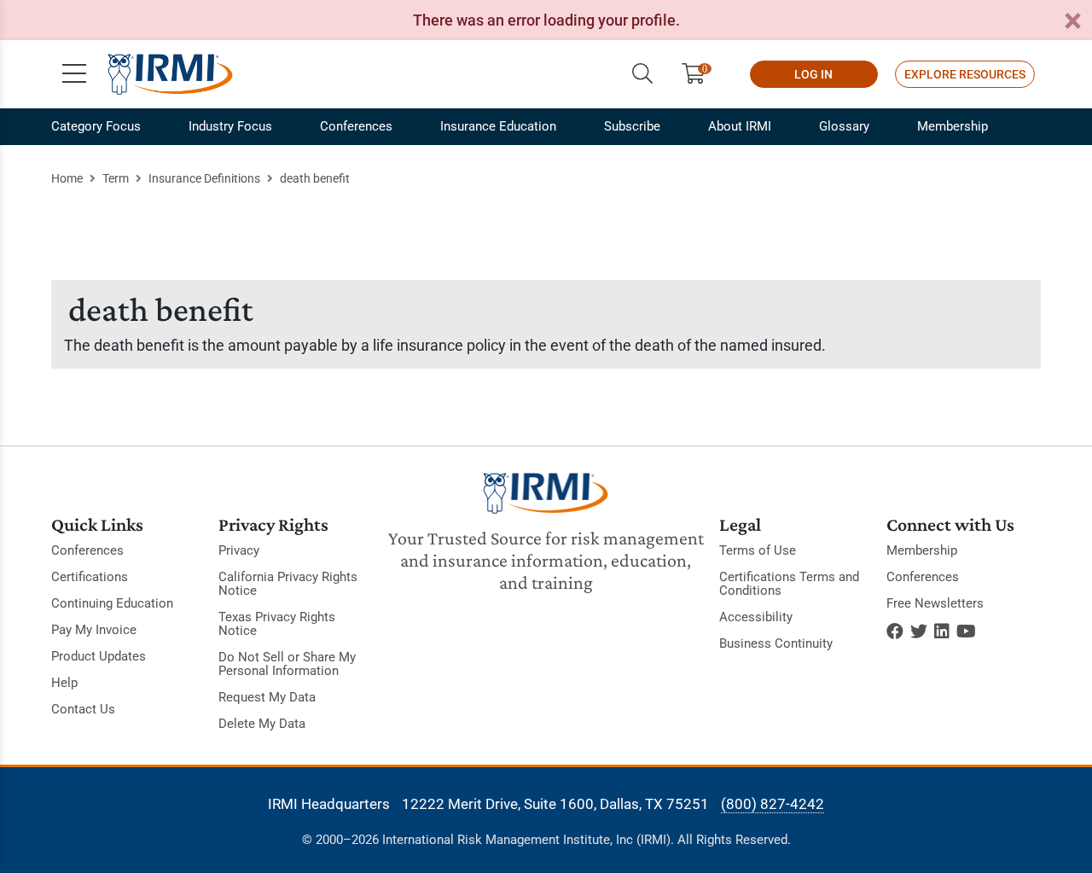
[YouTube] (966, 631)
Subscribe (632, 126)
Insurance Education (498, 126)
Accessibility (756, 617)
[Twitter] (918, 631)
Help (64, 682)
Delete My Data (261, 723)
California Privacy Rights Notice (287, 583)
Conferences (356, 126)
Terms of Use (757, 550)
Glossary (844, 126)
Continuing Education (112, 603)
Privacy (238, 550)
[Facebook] (894, 631)
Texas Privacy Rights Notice (276, 623)
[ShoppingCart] (700, 74)
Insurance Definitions (204, 178)
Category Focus (96, 126)
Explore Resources (964, 74)
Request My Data (267, 697)
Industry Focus (230, 126)
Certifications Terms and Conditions (789, 583)
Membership (952, 126)
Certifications (89, 577)
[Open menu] (74, 74)
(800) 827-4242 (772, 803)
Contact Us (83, 709)
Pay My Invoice (93, 629)
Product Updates (98, 656)
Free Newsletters (935, 603)
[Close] (1072, 22)
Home (67, 178)
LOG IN (813, 74)
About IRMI (739, 126)
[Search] (642, 74)
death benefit (315, 178)
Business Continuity (776, 643)
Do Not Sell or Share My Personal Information (287, 663)
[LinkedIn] (942, 631)
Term (115, 178)
